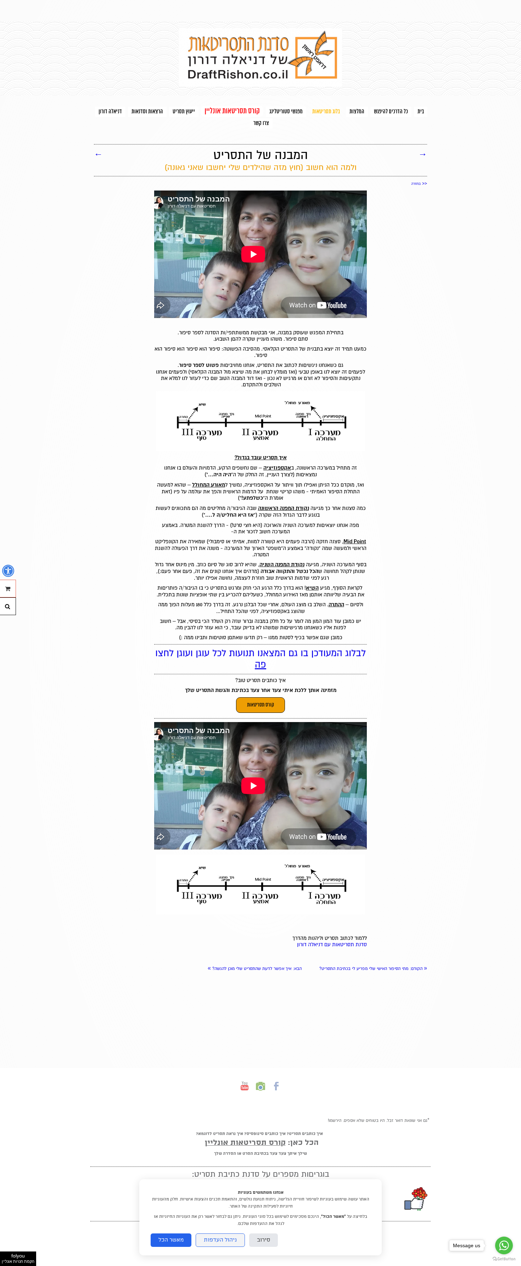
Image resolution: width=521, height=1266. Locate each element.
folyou (18, 1258)
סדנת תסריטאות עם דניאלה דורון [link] (332, 944)
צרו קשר (261, 123)
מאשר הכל (171, 1240)
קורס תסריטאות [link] (260, 705)
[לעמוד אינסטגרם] (260, 1092)
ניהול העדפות (220, 1240)
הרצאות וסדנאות (147, 111)
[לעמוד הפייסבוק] (276, 1092)
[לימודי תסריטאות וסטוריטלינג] (260, 85)
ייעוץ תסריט (184, 111)
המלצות (356, 111)
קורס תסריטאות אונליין (232, 111)
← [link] (98, 153)
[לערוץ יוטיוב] (244, 1092)
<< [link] (419, 183)
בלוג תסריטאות (326, 111)
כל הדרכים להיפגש (391, 111)
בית (421, 111)
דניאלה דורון (110, 111)
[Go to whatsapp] (504, 1245)
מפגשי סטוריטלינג (286, 111)
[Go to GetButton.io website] (504, 1259)
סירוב (263, 1240)
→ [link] (422, 153)
